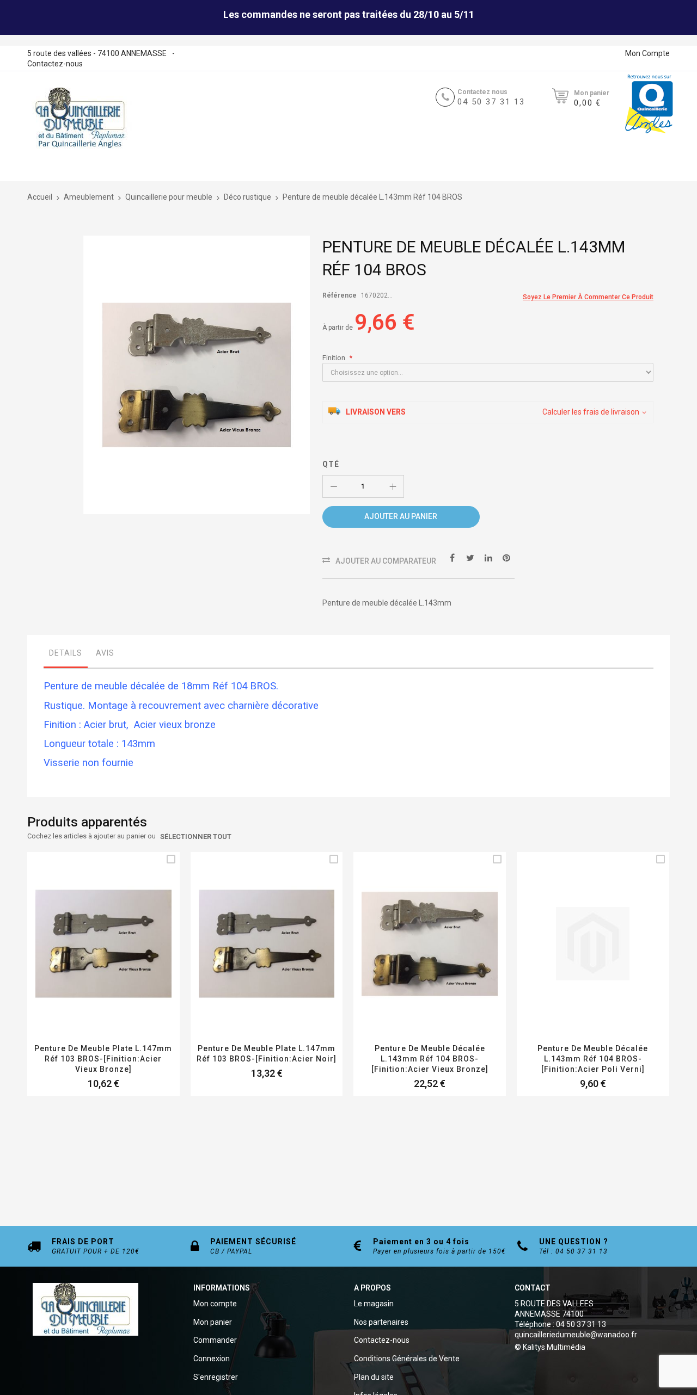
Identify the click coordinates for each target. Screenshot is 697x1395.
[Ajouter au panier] (91, 959)
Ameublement (89, 197)
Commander (215, 1340)
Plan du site (374, 1377)
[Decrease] (334, 486)
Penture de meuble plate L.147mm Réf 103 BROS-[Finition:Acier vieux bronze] (103, 1058)
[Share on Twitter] (470, 557)
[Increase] (392, 486)
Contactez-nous (55, 63)
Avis (105, 653)
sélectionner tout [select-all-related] (195, 836)
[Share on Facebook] (452, 557)
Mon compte (215, 1303)
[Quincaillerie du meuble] (80, 118)
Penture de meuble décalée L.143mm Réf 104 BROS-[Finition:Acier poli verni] (592, 1058)
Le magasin (374, 1303)
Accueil (39, 197)
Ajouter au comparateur (385, 561)
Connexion (211, 1358)
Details (65, 653)
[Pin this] (506, 557)
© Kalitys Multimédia (550, 1347)
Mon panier (212, 1322)
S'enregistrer (215, 1377)
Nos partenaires (381, 1322)
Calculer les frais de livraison (590, 412)
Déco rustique (247, 197)
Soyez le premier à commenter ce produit (588, 297)
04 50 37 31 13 (491, 102)
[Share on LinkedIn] (488, 557)
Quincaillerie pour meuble (168, 197)
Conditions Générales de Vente (407, 1358)
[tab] (66, 655)
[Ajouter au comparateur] (116, 959)
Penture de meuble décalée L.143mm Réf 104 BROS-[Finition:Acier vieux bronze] (429, 1058)
